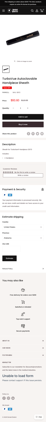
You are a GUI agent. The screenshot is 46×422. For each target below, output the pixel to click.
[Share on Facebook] (28, 133)
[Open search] (32, 10)
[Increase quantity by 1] (27, 108)
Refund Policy (7, 269)
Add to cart (23, 117)
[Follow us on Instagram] (8, 398)
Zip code (5, 244)
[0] (41, 10)
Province (5, 233)
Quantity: (5, 108)
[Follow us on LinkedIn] (13, 398)
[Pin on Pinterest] (33, 133)
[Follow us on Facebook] (4, 398)
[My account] (37, 10)
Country (5, 222)
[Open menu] (3, 11)
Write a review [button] (23, 175)
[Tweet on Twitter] (37, 133)
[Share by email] (42, 133)
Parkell (5, 92)
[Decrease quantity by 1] (13, 108)
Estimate (9, 258)
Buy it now (23, 124)
